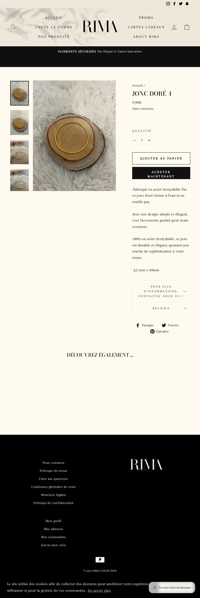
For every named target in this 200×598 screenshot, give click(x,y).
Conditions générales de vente (53, 487)
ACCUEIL (54, 17)
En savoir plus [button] (99, 590)
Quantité (142, 131)
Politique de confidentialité (53, 503)
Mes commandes (53, 537)
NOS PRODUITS (54, 37)
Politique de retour (53, 471)
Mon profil (53, 521)
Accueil (137, 85)
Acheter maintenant (161, 174)
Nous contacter (53, 462)
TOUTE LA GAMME (54, 27)
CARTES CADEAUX (146, 27)
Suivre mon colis (53, 545)
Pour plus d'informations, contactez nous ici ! (161, 291)
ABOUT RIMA (146, 37)
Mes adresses (53, 529)
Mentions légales (53, 495)
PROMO (146, 17)
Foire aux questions (53, 479)
